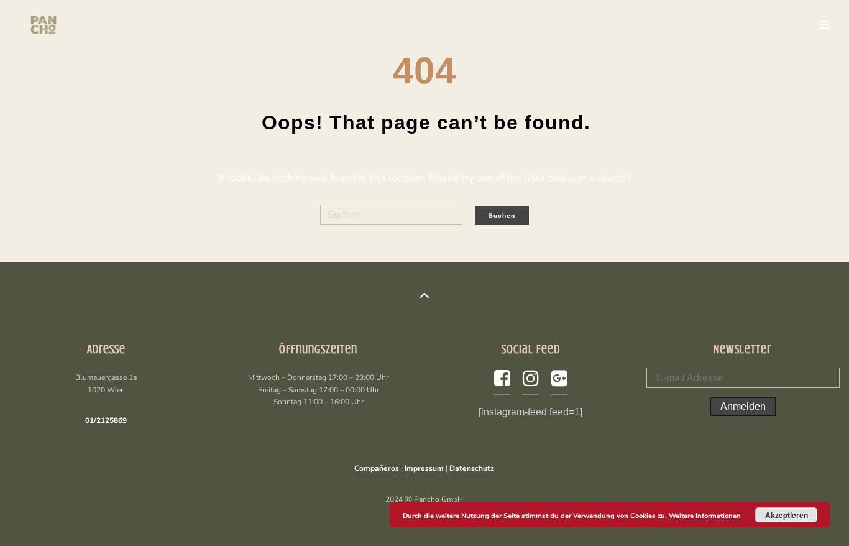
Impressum (424, 468)
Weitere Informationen (705, 516)
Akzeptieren (786, 515)
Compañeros (376, 468)
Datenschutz (471, 468)
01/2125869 (106, 420)
